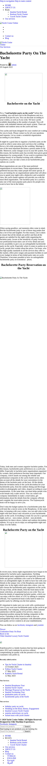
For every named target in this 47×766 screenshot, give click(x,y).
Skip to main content (23, 1)
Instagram (13, 724)
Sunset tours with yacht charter (17, 715)
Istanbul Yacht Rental (18, 12)
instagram (29, 625)
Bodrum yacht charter (18, 742)
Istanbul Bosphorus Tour (15, 685)
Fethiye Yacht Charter (13, 669)
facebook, (21, 625)
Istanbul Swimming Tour (15, 692)
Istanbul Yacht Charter (14, 688)
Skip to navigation (7, 1)
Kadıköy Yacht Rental (13, 673)
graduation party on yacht (15, 694)
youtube (40, 625)
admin (14, 65)
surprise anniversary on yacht (16, 713)
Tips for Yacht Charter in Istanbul (18, 664)
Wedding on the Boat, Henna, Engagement (22, 709)
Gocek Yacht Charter (18, 16)
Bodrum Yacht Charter (19, 14)
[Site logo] (9, 23)
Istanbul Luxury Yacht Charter (17, 711)
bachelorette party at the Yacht (17, 697)
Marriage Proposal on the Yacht (17, 690)
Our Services (5, 47)
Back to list (4, 634)
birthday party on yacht (14, 706)
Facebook (4, 724)
